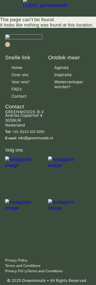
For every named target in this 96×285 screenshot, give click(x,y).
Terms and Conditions (22, 266)
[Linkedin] (7, 44)
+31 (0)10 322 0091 (25, 132)
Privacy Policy (16, 260)
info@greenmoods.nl (29, 138)
